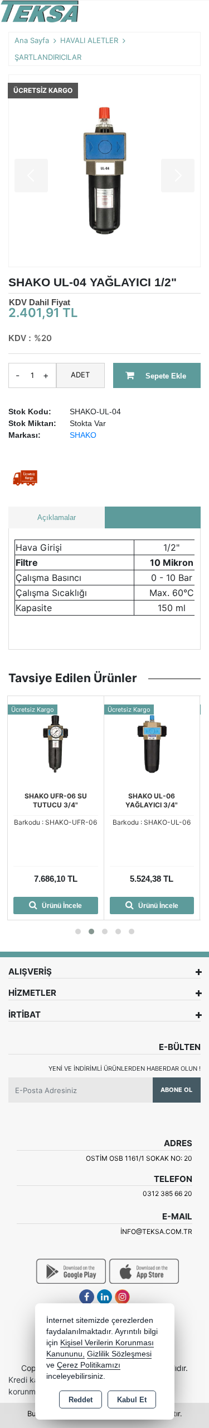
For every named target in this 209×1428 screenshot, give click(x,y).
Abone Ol (176, 1090)
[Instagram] (122, 1296)
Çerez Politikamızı (88, 1365)
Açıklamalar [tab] (56, 517)
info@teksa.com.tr (156, 1231)
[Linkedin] (104, 1296)
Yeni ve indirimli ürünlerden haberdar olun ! (124, 1068)
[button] (78, 931)
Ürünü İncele (61, 906)
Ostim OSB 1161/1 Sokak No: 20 (139, 1158)
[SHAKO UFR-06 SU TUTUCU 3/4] (55, 743)
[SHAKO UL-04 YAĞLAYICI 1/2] (104, 171)
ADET (80, 374)
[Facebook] (86, 1296)
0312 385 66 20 (167, 1193)
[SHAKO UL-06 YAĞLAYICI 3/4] (152, 743)
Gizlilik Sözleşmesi (119, 1354)
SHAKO (83, 435)
